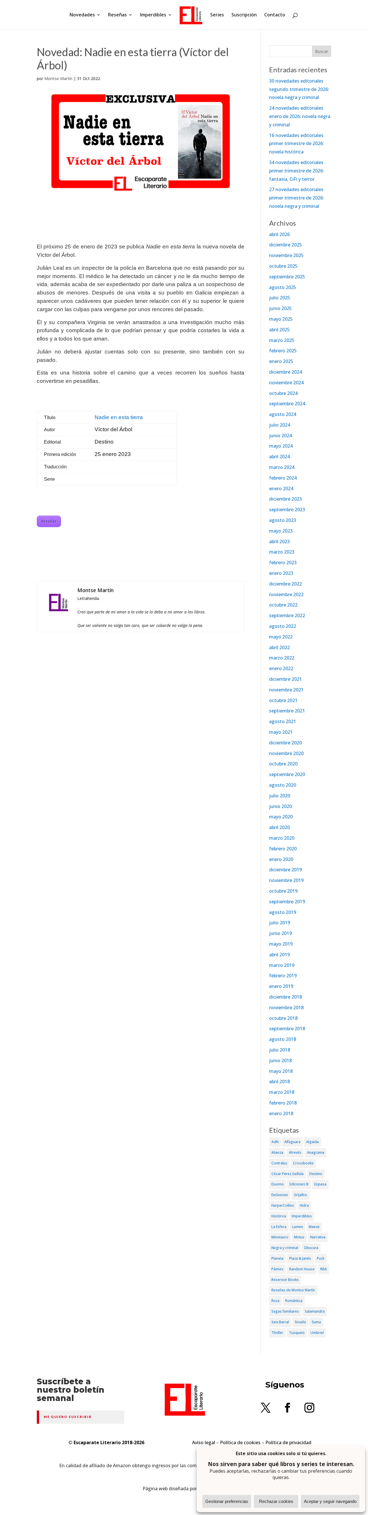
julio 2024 (279, 425)
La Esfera (278, 1226)
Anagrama (315, 1152)
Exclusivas (279, 1194)
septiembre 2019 (287, 901)
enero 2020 (281, 859)
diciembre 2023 (285, 499)
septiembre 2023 (287, 509)
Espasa (320, 1184)
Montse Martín (58, 78)
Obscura (311, 1247)
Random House (302, 1269)
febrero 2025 (283, 350)
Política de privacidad (288, 1442)
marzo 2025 (281, 340)
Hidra (304, 1205)
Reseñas (117, 15)
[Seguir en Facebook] (287, 1407)
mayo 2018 (281, 1071)
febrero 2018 (283, 1103)
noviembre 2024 (286, 382)
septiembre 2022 (287, 615)
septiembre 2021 (287, 711)
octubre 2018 (283, 1018)
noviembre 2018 (286, 1007)
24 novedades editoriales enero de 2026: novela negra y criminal (299, 116)
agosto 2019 (282, 912)
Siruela (300, 1322)
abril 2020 (279, 827)
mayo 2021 (281, 732)
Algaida (312, 1141)
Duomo (277, 1184)
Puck (320, 1258)
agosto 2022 (282, 626)
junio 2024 (280, 435)
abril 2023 (279, 541)
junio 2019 (280, 933)
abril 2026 (279, 234)
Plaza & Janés (300, 1258)
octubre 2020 (283, 764)
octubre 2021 (283, 700)
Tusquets (297, 1332)
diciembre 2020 (285, 743)
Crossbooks (303, 1163)
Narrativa (317, 1237)
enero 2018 (281, 1113)
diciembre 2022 (285, 584)
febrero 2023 (283, 562)
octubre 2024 (283, 393)
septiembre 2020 (287, 774)
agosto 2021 (282, 721)
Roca (275, 1300)
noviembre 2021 (286, 690)
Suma (316, 1322)
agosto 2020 (282, 785)
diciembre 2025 (285, 245)
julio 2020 (279, 795)
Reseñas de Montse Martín (293, 1290)
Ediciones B (299, 1184)
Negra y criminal (284, 1247)
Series (217, 15)
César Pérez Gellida (287, 1173)
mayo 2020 (281, 816)
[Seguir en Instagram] (309, 1407)
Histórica (278, 1216)
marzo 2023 (281, 552)
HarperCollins (282, 1205)
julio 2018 (279, 1050)
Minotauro (279, 1237)
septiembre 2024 (287, 403)
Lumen (297, 1226)
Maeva (314, 1226)
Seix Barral (280, 1322)
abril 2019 (279, 954)
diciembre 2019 (285, 869)
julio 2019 (279, 922)
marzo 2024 (281, 467)
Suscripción (244, 15)
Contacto (274, 15)
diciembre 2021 (285, 679)
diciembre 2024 (285, 372)
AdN (275, 1141)
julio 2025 (279, 297)
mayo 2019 (281, 944)
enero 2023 (281, 573)
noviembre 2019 (286, 880)
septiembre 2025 (287, 276)
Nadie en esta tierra (119, 417)
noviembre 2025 (286, 255)
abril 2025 (279, 329)
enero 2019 (281, 986)
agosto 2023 (282, 520)
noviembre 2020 (286, 753)
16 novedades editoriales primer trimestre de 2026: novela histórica (296, 143)
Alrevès (295, 1152)
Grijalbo (300, 1194)
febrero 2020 (283, 848)
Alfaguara (292, 1141)
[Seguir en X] (265, 1407)
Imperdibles (153, 15)
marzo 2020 (281, 838)
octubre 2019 (283, 891)
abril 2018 (279, 1081)
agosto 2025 (282, 287)
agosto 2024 (282, 414)
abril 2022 (279, 647)
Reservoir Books (285, 1279)
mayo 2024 (281, 446)
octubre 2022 (283, 605)
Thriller (277, 1332)
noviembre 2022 (286, 594)
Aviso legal (203, 1442)
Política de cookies (240, 1442)
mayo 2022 (281, 637)
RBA (323, 1269)
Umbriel (317, 1332)
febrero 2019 (283, 975)
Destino (315, 1173)
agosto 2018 (282, 1039)
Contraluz (279, 1163)
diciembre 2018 (285, 997)
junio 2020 (280, 806)
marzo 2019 (281, 965)
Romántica (293, 1300)
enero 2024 (281, 488)
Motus (299, 1237)
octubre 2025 (283, 266)
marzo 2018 (281, 1092)
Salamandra (315, 1311)
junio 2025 (280, 308)
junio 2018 (280, 1060)
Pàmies (277, 1269)
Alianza (277, 1152)
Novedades (82, 15)
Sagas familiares (285, 1311)
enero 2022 (281, 668)
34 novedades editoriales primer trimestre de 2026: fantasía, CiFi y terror (296, 170)
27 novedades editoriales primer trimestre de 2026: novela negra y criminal (296, 197)
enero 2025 (281, 361)
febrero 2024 (283, 478)
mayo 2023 (281, 531)
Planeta (277, 1258)
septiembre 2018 (287, 1028)
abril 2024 (279, 456)
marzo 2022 (281, 658)
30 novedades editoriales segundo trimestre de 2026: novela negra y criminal (299, 89)
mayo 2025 (281, 319)
